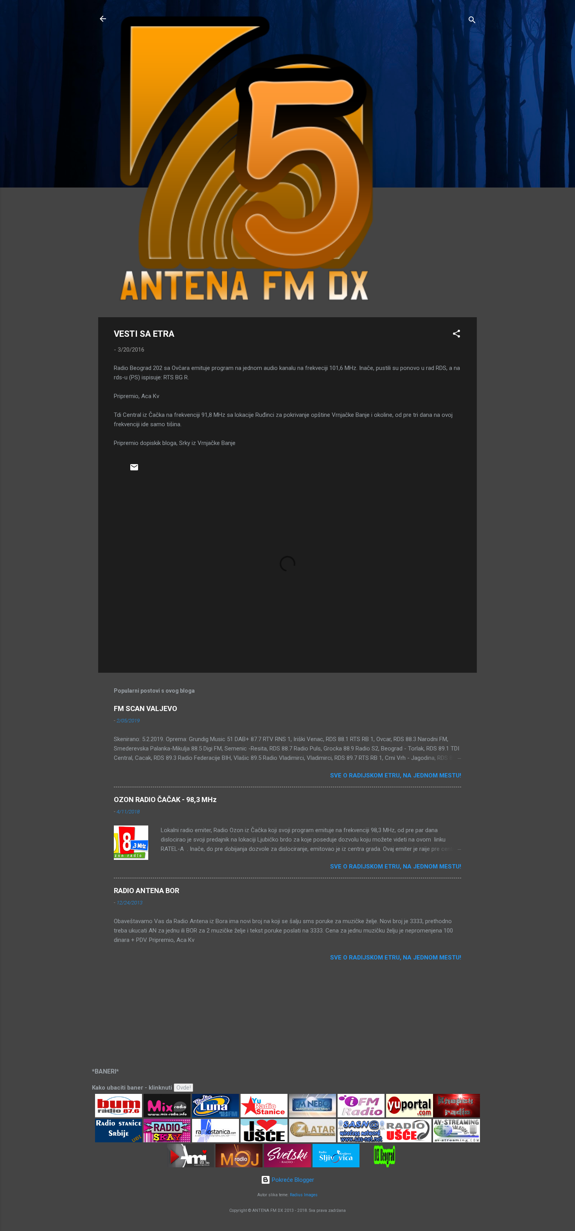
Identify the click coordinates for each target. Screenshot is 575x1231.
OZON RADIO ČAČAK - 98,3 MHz (165, 799)
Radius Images (304, 1194)
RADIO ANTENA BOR (146, 890)
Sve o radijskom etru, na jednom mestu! (395, 775)
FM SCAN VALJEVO (145, 708)
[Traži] (472, 21)
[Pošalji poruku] (134, 469)
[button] (456, 335)
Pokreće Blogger (292, 1179)
